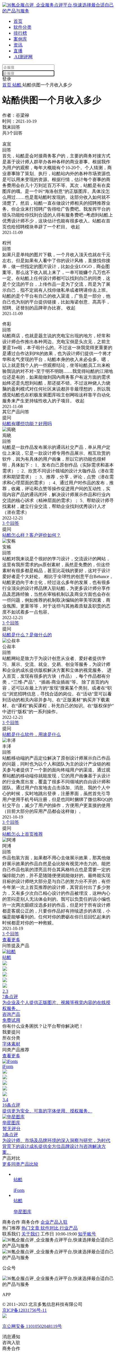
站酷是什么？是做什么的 (27, 634)
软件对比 (50, 1228)
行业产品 (69, 1228)
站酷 (17, 84)
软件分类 (23, 27)
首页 (18, 21)
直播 (18, 50)
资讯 (18, 45)
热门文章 (31, 1228)
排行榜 (20, 33)
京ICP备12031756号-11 (24, 1310)
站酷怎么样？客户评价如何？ (31, 535)
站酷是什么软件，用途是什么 (31, 734)
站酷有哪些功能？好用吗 (27, 423)
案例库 (20, 39)
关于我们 (30, 1234)
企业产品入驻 (54, 1222)
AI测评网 (23, 56)
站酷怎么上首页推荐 (22, 834)
